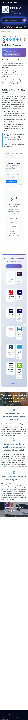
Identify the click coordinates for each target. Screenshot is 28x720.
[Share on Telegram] (10, 39)
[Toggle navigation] (25, 2)
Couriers (3, 31)
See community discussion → (12, 54)
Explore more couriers (14, 266)
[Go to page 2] (14, 383)
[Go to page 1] (12, 383)
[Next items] (24, 325)
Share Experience (11, 181)
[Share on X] (14, 39)
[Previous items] (3, 325)
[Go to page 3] (16, 383)
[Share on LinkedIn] (4, 39)
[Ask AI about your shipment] (24, 27)
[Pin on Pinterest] (4, 42)
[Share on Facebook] (7, 39)
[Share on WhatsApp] (21, 39)
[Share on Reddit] (24, 39)
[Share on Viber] (17, 39)
